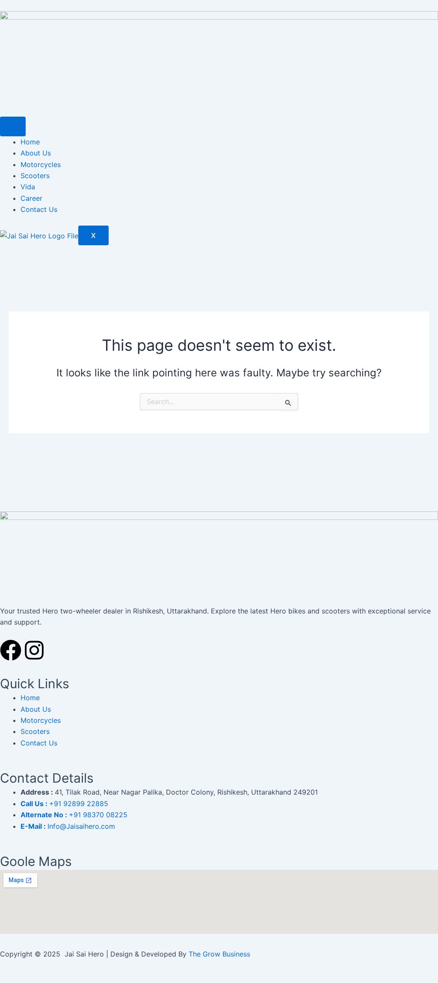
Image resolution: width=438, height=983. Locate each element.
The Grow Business (219, 954)
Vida (28, 186)
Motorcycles (41, 164)
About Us (36, 153)
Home (30, 142)
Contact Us (39, 209)
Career (31, 198)
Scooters (35, 175)
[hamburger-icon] (13, 126)
